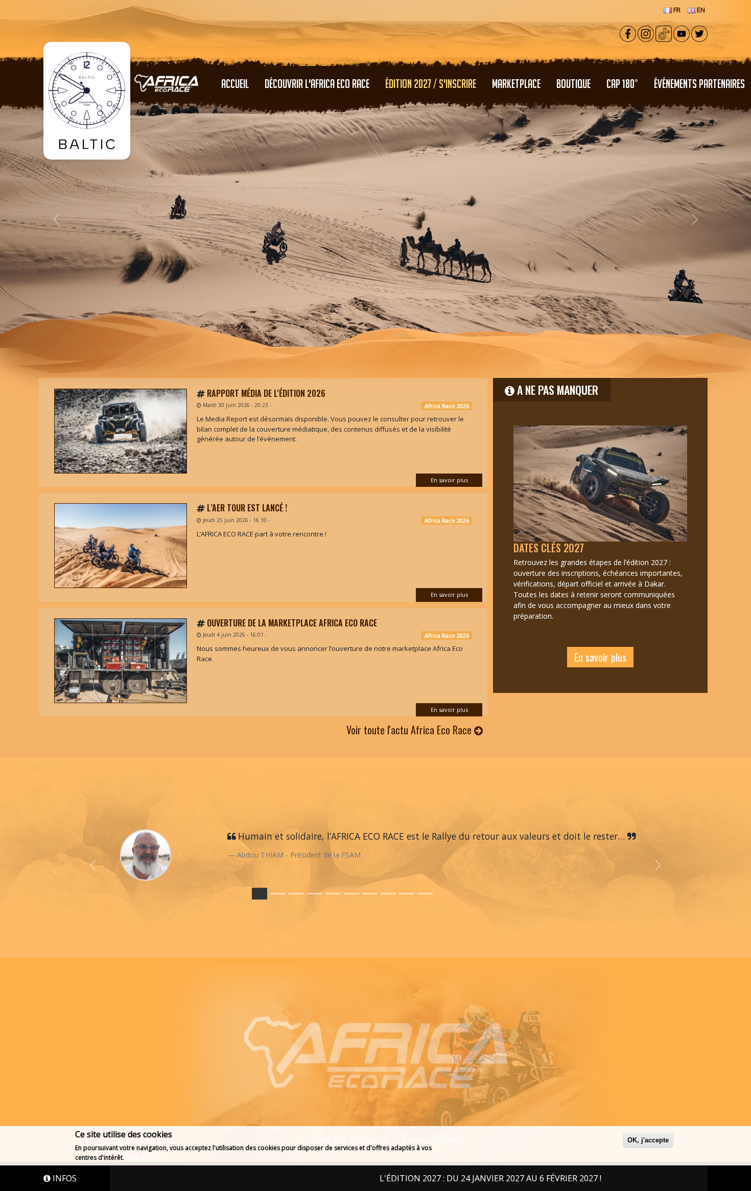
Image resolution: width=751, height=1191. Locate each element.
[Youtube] (681, 32)
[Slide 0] (259, 894)
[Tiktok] (663, 32)
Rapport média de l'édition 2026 (266, 393)
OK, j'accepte (648, 1140)
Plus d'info (142, 1157)
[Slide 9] (425, 894)
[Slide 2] (296, 894)
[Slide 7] (388, 894)
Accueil (235, 84)
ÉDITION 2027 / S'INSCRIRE (430, 84)
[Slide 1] (278, 894)
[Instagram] (646, 32)
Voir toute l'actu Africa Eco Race (410, 729)
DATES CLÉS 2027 (548, 547)
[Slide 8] (406, 894)
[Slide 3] (314, 894)
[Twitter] (699, 32)
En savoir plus (449, 480)
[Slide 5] (351, 894)
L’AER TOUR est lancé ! (247, 508)
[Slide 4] (333, 894)
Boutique (573, 84)
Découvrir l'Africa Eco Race (317, 84)
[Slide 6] (370, 894)
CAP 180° (622, 84)
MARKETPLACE (516, 84)
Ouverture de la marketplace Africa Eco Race (292, 623)
